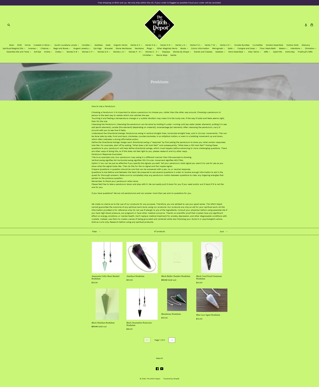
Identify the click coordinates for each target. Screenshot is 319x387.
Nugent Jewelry (82, 48)
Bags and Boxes (62, 48)
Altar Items (255, 51)
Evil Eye (37, 52)
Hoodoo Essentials (274, 45)
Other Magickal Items (167, 48)
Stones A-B (73, 51)
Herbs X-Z (226, 45)
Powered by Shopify (171, 379)
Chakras (46, 48)
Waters (284, 48)
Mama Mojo (161, 55)
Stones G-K (104, 51)
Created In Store (43, 45)
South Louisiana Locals (67, 45)
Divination (311, 48)
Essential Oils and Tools (19, 51)
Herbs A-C (136, 45)
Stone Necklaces (124, 48)
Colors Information (200, 48)
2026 (19, 45)
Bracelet (109, 48)
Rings (151, 48)
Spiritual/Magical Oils (14, 48)
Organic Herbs (120, 45)
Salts (232, 48)
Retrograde (219, 48)
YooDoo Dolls (292, 45)
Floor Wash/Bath (268, 48)
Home (28, 45)
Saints (173, 55)
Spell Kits (277, 52)
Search (159, 358)
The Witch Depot (153, 379)
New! (11, 45)
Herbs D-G (151, 45)
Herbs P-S (196, 45)
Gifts (267, 51)
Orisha (48, 51)
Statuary (306, 45)
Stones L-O (120, 51)
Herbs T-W (211, 45)
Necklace (139, 48)
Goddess (99, 45)
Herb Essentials (237, 51)
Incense (33, 48)
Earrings (98, 48)
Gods (108, 45)
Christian (148, 55)
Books (184, 48)
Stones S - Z (152, 51)
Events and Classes (203, 52)
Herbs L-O (181, 45)
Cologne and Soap (248, 48)
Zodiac (60, 51)
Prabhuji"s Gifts (305, 52)
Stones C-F (89, 51)
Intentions (296, 48)
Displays (166, 52)
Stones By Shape (182, 51)
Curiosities (258, 45)
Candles (87, 45)
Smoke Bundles (241, 45)
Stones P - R (136, 51)
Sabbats (220, 51)
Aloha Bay (290, 52)
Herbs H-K (166, 45)
